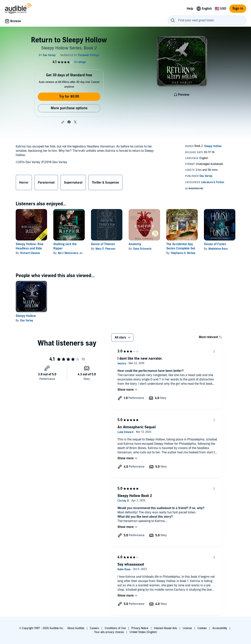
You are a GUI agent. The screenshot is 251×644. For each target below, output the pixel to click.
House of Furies (215, 244)
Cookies (202, 628)
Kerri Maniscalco (68, 253)
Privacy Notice (139, 628)
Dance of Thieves (103, 244)
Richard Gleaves (30, 253)
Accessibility (219, 628)
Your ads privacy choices (109, 632)
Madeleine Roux (218, 248)
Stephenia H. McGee (183, 253)
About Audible (75, 628)
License (187, 628)
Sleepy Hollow (26, 316)
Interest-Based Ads (165, 628)
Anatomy (135, 244)
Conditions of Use (115, 628)
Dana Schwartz (142, 248)
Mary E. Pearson (105, 248)
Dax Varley (26, 320)
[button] (62, 122)
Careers (94, 628)
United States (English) (143, 632)
